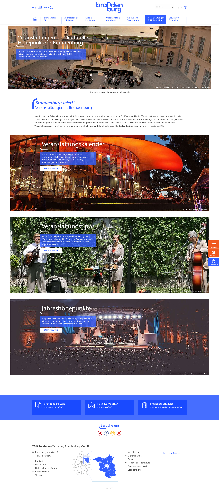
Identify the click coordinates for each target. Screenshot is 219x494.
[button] (213, 253)
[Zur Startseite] (36, 20)
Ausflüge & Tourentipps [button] (133, 19)
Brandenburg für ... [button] (50, 19)
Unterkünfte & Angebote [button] (113, 19)
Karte (46, 8)
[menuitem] (179, 7)
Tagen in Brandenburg (139, 463)
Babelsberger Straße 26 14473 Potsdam (46, 454)
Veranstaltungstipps (68, 227)
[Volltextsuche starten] (171, 6)
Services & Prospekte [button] (174, 19)
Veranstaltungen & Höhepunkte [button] (156, 19)
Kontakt (39, 461)
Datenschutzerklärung (46, 468)
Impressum (40, 465)
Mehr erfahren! (51, 169)
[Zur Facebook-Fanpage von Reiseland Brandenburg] (106, 434)
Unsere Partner (135, 456)
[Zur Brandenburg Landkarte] (95, 466)
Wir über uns (134, 452)
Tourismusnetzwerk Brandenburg (137, 468)
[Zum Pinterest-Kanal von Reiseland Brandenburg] (100, 434)
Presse (131, 459)
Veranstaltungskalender (73, 145)
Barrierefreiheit (42, 472)
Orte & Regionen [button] (90, 19)
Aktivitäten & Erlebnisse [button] (71, 19)
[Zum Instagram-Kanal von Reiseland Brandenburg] (113, 434)
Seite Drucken (174, 453)
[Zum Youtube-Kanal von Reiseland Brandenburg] (119, 434)
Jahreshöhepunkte (66, 309)
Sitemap (39, 475)
